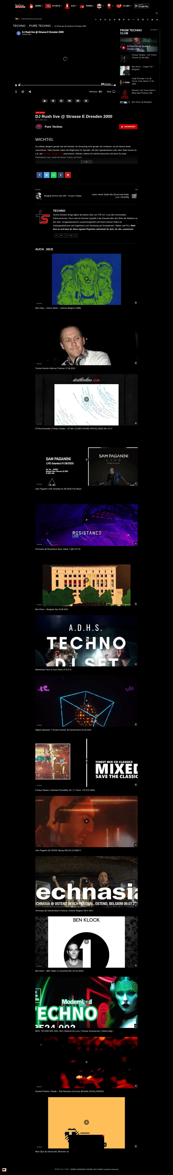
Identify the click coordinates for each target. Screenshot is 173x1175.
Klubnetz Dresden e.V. (53, 154)
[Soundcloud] (128, 19)
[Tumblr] (66, 235)
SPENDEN (73, 1169)
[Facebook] (95, 19)
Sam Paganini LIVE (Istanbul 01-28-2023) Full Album (58, 489)
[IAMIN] (143, 19)
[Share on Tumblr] (61, 175)
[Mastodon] (114, 19)
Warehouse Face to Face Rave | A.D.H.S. (53, 670)
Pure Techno (53, 126)
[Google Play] (124, 19)
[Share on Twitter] (47, 175)
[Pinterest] (105, 19)
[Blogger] (138, 19)
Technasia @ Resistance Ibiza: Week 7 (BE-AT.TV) (57, 549)
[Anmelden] (157, 19)
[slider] (60, 85)
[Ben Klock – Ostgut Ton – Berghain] (124, 70)
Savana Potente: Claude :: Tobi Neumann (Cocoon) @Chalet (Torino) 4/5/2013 (69, 1091)
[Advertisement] (86, 1149)
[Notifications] (152, 19)
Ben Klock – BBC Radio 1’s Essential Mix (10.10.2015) (59, 971)
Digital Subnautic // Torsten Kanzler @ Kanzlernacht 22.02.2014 (63, 730)
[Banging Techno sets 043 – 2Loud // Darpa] (38, 196)
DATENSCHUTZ (81, 1169)
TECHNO (19, 25)
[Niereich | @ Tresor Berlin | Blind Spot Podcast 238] (124, 94)
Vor (136, 189)
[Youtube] (110, 19)
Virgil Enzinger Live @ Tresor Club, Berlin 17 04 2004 (143, 81)
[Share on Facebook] (39, 175)
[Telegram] (119, 19)
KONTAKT (100, 1169)
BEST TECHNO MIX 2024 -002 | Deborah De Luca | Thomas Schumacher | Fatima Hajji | (74, 1031)
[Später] (147, 19)
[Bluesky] (133, 19)
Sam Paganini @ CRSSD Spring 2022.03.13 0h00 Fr (58, 850)
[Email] (76, 235)
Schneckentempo (26, 18)
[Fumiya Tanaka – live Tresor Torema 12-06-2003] (124, 59)
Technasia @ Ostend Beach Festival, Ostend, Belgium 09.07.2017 (64, 911)
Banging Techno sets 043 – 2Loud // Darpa (62, 196)
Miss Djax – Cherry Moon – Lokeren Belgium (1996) (58, 308)
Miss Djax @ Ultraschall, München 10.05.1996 (55, 1151)
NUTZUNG (90, 1169)
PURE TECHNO (40, 25)
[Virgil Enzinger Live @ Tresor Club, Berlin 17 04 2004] (124, 82)
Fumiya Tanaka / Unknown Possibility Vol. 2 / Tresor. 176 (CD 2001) (65, 790)
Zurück (37, 189)
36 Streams (153, 29)
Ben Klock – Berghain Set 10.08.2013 (51, 609)
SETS (95, 1169)
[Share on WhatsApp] (54, 175)
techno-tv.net (114, 1169)
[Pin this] (68, 175)
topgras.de (107, 1169)
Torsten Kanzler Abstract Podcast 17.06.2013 (55, 368)
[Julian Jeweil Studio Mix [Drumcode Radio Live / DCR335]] (134, 196)
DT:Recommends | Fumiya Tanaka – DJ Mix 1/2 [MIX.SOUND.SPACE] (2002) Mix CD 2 (73, 428)
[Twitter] (100, 19)
